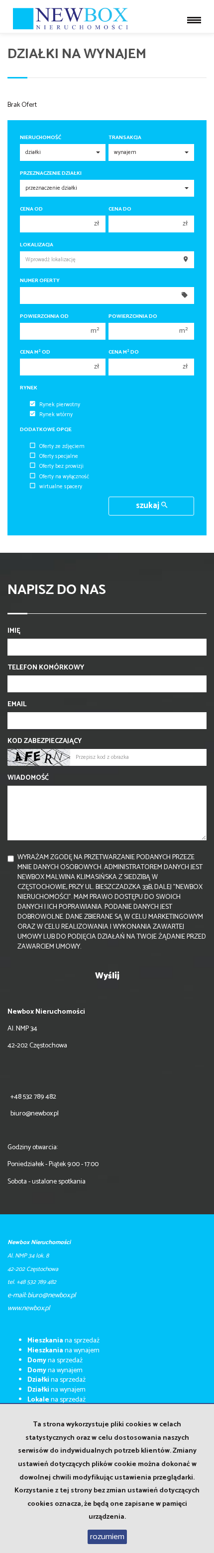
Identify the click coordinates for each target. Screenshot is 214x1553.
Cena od (31, 209)
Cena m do (123, 352)
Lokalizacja (36, 245)
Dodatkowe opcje (46, 430)
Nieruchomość (40, 138)
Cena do (119, 209)
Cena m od (35, 352)
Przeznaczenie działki (51, 173)
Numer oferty (40, 281)
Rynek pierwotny (59, 404)
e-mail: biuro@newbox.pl (41, 1295)
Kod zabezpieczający (44, 741)
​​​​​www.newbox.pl (28, 1308)
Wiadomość (28, 778)
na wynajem (63, 1350)
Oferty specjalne (58, 456)
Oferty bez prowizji (61, 466)
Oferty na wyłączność (64, 476)
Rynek (28, 388)
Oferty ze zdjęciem (62, 446)
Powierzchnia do (132, 316)
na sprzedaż (63, 1340)
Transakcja (124, 138)
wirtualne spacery (60, 486)
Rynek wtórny (56, 414)
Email (16, 705)
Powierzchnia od (44, 316)
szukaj (148, 506)
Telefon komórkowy (45, 668)
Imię (13, 631)
